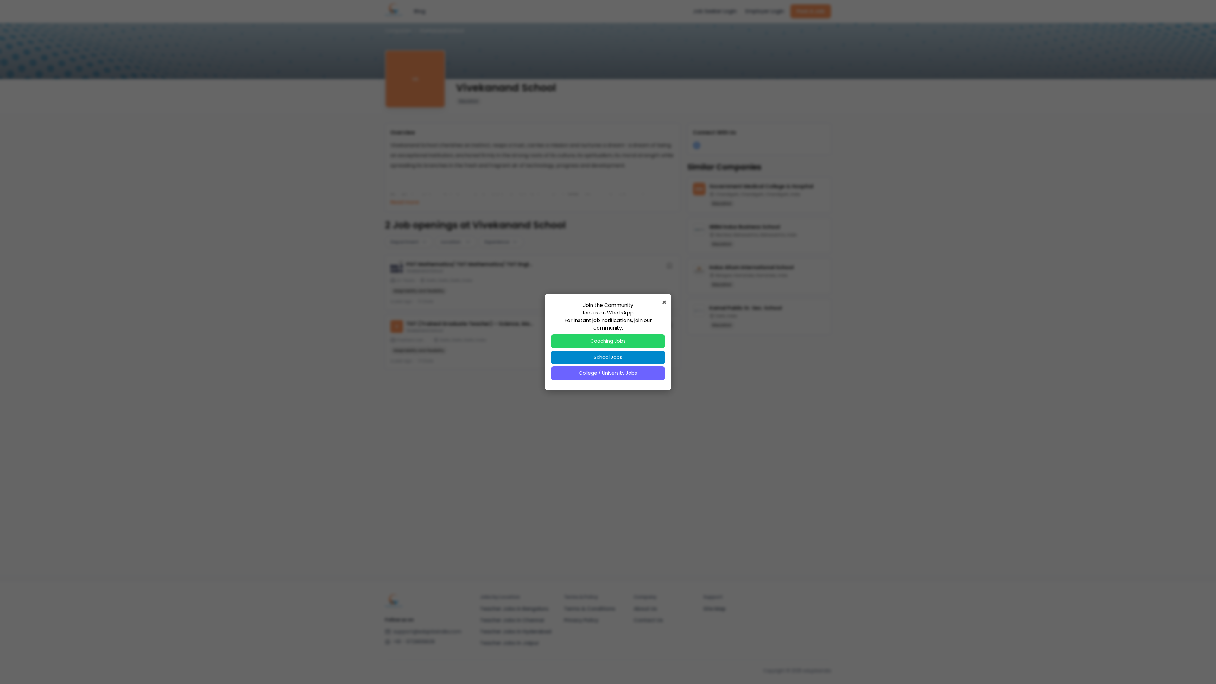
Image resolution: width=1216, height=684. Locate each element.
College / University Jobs (608, 373)
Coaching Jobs (608, 341)
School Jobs (608, 357)
